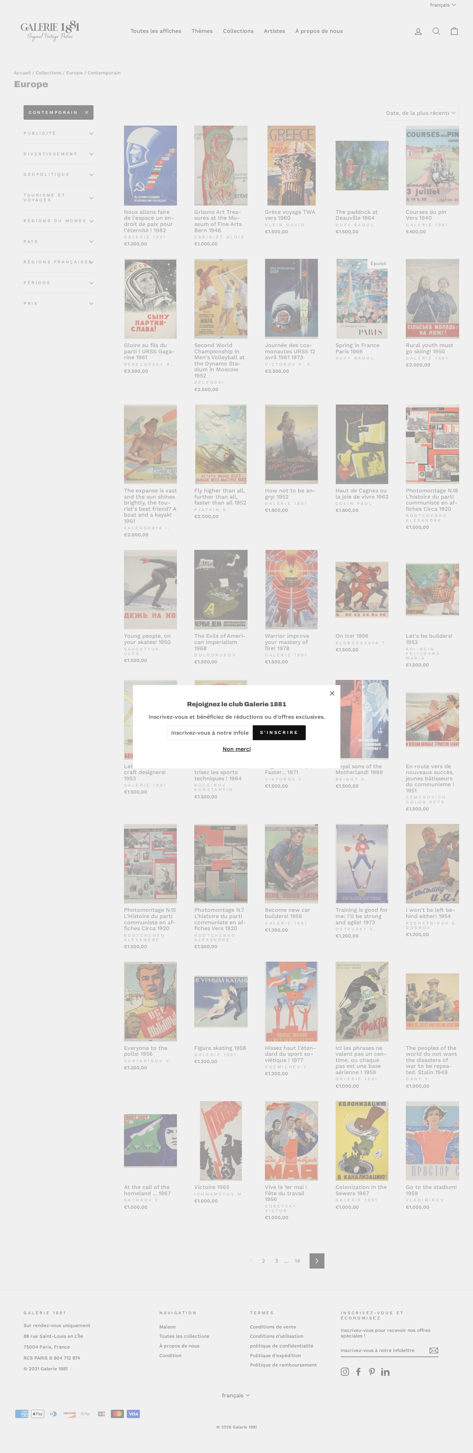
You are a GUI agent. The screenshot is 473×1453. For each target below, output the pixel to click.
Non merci (237, 748)
